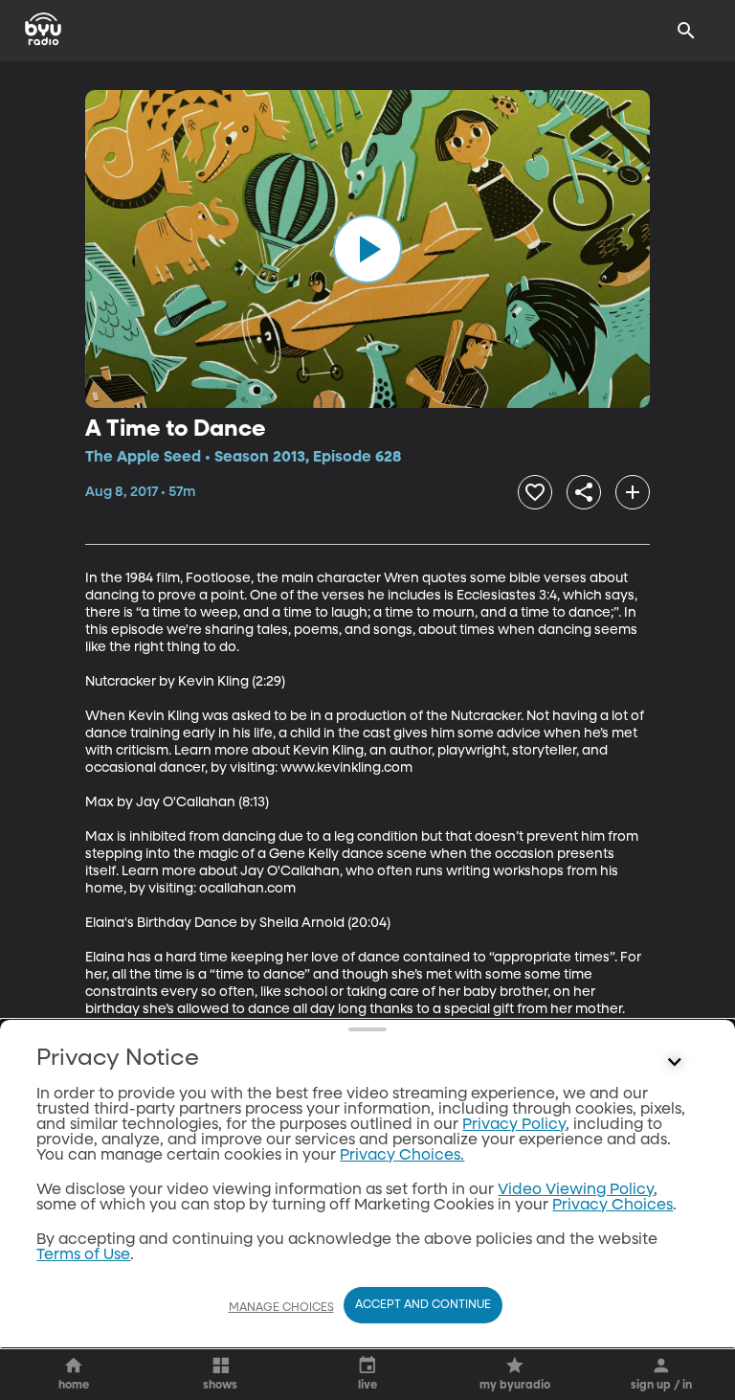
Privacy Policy (514, 1125)
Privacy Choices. (402, 1155)
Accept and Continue (423, 1305)
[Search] (686, 31)
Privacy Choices (612, 1205)
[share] (584, 492)
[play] (367, 249)
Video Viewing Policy (576, 1190)
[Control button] (675, 1063)
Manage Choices (281, 1308)
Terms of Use (83, 1255)
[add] (632, 492)
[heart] (535, 492)
